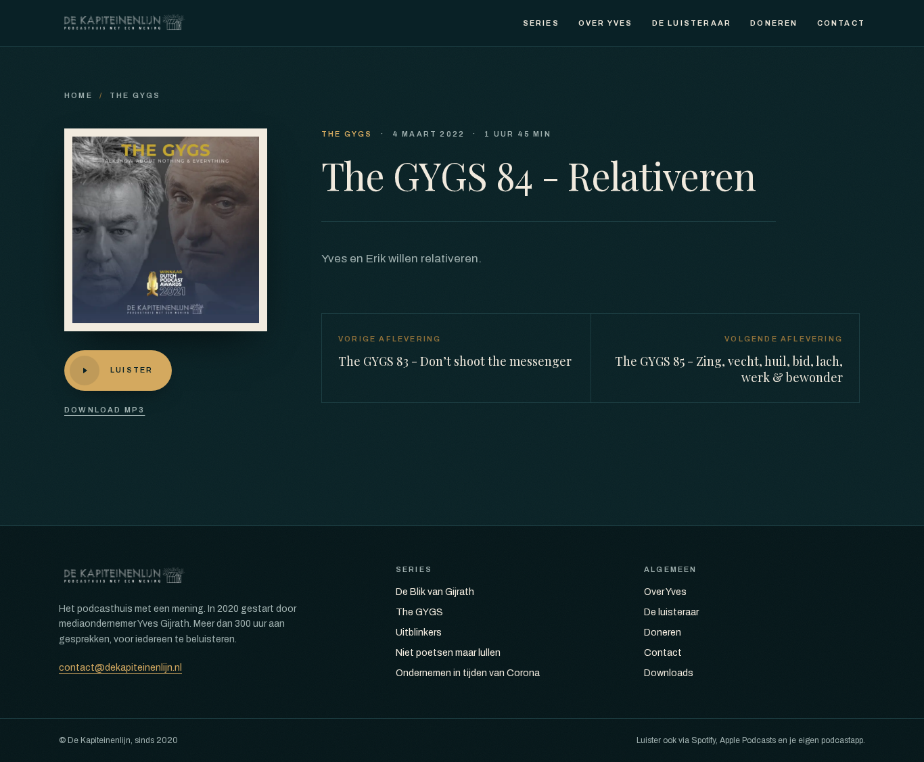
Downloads (668, 673)
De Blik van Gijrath (435, 592)
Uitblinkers (419, 632)
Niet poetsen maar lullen (448, 653)
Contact (841, 23)
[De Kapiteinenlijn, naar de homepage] (124, 23)
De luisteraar (692, 23)
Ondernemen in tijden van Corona (468, 673)
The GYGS (135, 95)
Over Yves (605, 23)
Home (78, 95)
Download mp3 (104, 410)
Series (541, 23)
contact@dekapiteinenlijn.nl (120, 668)
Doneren (774, 23)
